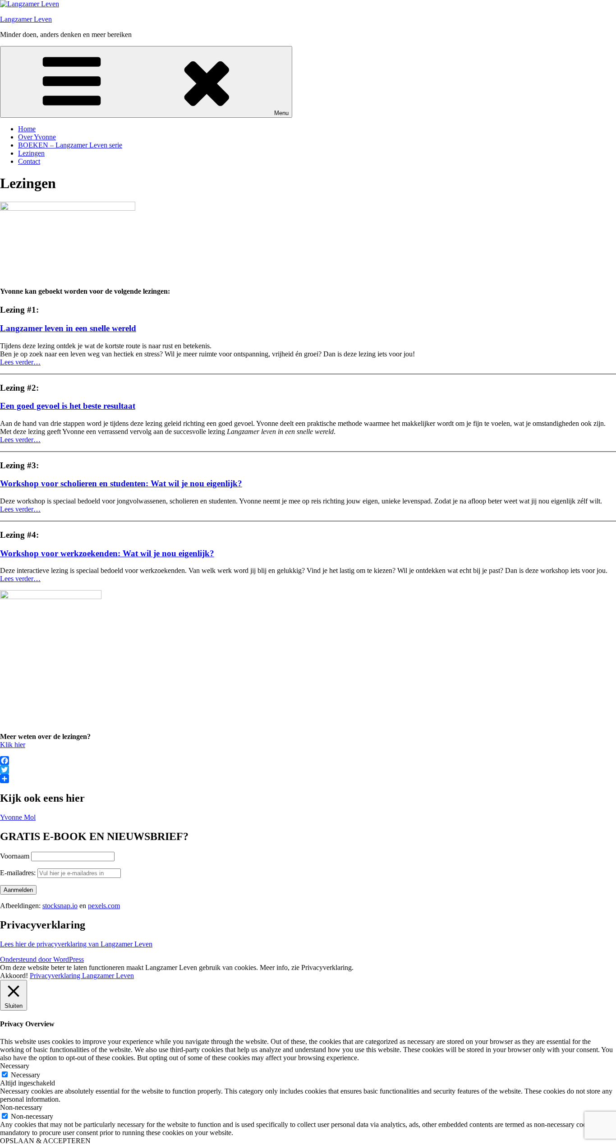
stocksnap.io (60, 906)
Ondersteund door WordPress (42, 959)
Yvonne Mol (18, 817)
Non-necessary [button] (21, 1107)
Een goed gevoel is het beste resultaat (67, 406)
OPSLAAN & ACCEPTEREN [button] (45, 1141)
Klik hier (12, 744)
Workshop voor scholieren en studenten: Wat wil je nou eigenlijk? (121, 483)
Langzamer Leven (26, 19)
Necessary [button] (14, 1066)
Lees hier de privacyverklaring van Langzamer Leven (76, 944)
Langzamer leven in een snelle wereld (68, 328)
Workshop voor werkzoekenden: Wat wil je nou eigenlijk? (107, 553)
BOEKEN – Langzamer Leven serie (70, 145)
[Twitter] (308, 769)
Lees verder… (20, 362)
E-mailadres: (18, 873)
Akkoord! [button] (14, 975)
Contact (29, 161)
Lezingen (31, 153)
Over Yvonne (37, 137)
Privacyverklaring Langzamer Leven (82, 975)
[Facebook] (308, 760)
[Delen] (308, 778)
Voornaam (14, 856)
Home (27, 129)
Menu (281, 113)
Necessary (25, 1075)
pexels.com (104, 906)
